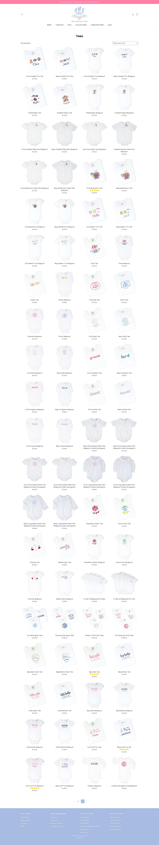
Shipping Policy (115, 826)
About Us (54, 817)
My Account (84, 832)
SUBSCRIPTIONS (97, 25)
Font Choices (84, 817)
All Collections (25, 820)
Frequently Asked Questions (89, 826)
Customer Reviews (57, 826)
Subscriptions (85, 829)
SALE (110, 25)
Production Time (115, 820)
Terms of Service (115, 829)
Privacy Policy (114, 817)
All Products (25, 817)
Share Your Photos (57, 823)
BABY (49, 25)
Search (23, 826)
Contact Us (54, 820)
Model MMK (84, 823)
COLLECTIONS (81, 25)
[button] (94, 190)
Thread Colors (85, 820)
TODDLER (60, 25)
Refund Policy (114, 823)
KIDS (70, 25)
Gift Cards (24, 823)
